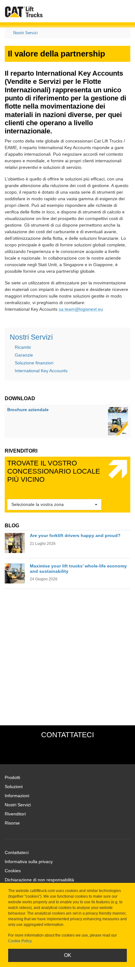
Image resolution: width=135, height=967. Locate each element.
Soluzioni (14, 786)
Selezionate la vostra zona (37, 504)
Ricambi (23, 347)
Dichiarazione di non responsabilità (39, 879)
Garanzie (24, 354)
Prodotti (12, 777)
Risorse (12, 822)
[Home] (24, 11)
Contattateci (17, 852)
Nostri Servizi (25, 32)
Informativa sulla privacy (29, 861)
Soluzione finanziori (34, 362)
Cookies (13, 870)
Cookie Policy (19, 941)
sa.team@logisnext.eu (81, 309)
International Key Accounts (41, 370)
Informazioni (17, 795)
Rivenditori (15, 813)
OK (67, 955)
